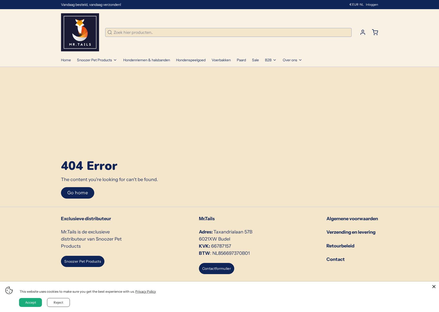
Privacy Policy (145, 291)
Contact (335, 259)
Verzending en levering (350, 232)
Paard (241, 60)
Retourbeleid (340, 246)
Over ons (290, 60)
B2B (268, 60)
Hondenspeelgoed (191, 60)
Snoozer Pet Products (94, 60)
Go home (77, 193)
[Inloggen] (361, 32)
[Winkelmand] (373, 32)
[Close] (433, 286)
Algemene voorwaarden (352, 218)
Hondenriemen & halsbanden (146, 60)
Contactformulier (216, 268)
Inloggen (372, 4)
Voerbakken (221, 60)
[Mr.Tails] (80, 32)
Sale (255, 60)
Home (66, 60)
